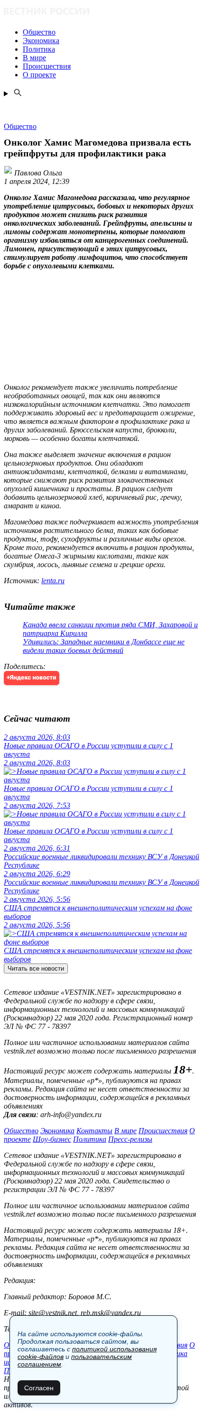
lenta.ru (53, 581)
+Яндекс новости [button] (31, 677)
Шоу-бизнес (52, 1139)
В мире (125, 1131)
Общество (21, 1131)
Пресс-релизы (130, 1139)
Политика (89, 1139)
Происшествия (163, 1131)
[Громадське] (102, 12)
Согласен (39, 1388)
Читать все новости (36, 968)
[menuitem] (111, 32)
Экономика (57, 1131)
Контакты (94, 1131)
